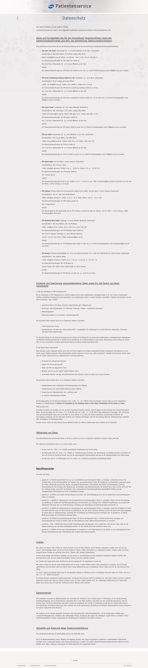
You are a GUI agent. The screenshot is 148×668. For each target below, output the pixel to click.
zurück (75, 661)
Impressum (21, 666)
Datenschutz (34, 666)
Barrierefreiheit (50, 666)
